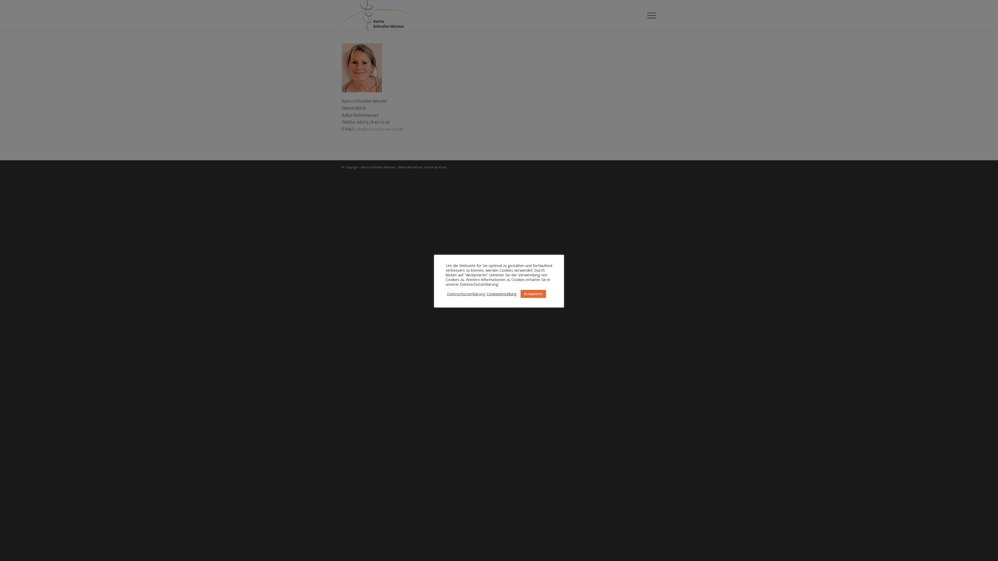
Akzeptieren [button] (533, 293)
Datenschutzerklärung (466, 293)
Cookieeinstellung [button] (502, 293)
